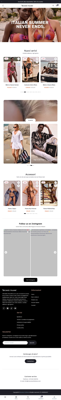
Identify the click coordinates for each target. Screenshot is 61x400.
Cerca (32, 294)
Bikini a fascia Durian (12, 85)
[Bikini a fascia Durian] (12, 69)
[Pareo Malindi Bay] (49, 193)
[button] (3, 5)
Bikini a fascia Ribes (49, 85)
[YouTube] (15, 308)
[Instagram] (7, 308)
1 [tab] (27, 165)
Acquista (30, 120)
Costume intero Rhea (30, 85)
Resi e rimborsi (35, 297)
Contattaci (30, 361)
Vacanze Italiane (24, 392)
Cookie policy (20, 327)
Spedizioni (19, 316)
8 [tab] (36, 213)
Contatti (33, 305)
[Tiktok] (11, 308)
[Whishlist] (18, 59)
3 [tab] (31, 165)
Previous (2, 2)
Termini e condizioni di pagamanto (25, 319)
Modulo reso (34, 299)
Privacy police (20, 325)
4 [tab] (33, 165)
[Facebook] (3, 308)
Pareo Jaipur (12, 208)
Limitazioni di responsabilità (24, 322)
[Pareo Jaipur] (12, 193)
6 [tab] (33, 213)
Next (59, 2)
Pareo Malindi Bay (49, 208)
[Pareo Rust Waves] (30, 193)
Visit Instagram (30, 280)
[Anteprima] (18, 62)
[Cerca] (53, 5)
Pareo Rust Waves (30, 208)
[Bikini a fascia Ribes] (49, 69)
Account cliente (35, 302)
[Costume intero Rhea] (30, 69)
